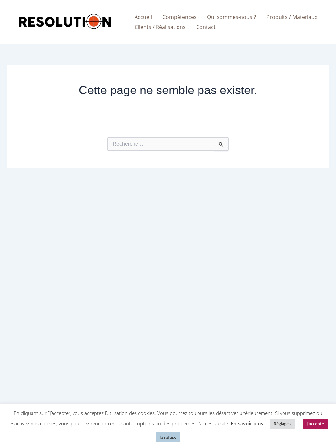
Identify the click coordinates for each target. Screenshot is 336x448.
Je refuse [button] (168, 437)
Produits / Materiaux (291, 17)
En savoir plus (247, 423)
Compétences (179, 17)
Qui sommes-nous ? (231, 17)
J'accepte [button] (315, 424)
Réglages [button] (282, 424)
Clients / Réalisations (160, 27)
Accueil (143, 17)
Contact (206, 27)
